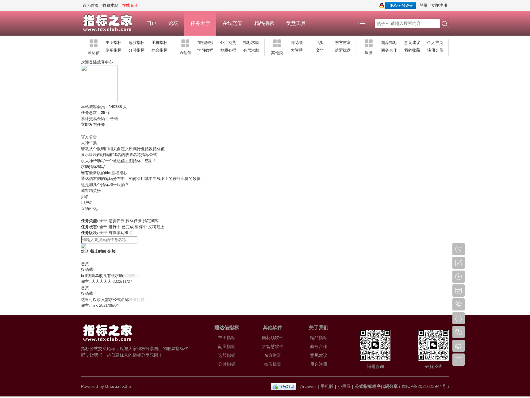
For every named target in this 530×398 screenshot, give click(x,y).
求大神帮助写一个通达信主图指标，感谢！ (119, 160)
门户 (151, 23)
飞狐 (320, 42)
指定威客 (151, 220)
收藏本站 (110, 5)
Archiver (308, 386)
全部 (103, 220)
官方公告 (89, 137)
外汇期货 (228, 42)
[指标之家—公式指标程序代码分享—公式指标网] (110, 23)
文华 (320, 50)
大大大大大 (101, 281)
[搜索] (444, 23)
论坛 (173, 23)
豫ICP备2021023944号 (424, 386)
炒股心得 (228, 50)
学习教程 (205, 50)
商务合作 (389, 50)
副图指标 (113, 50)
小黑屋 (344, 386)
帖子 (381, 23)
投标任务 (134, 220)
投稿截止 (156, 226)
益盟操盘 (343, 50)
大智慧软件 (272, 346)
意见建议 (412, 42)
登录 (424, 5)
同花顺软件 (272, 337)
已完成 (128, 226)
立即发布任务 (93, 124)
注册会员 (435, 50)
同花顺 (297, 42)
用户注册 (318, 364)
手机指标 (159, 42)
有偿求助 (251, 50)
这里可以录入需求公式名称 (105, 299)
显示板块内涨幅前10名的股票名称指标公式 (119, 154)
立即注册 (439, 5)
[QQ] (283, 386)
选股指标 (136, 42)
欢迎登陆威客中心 (97, 62)
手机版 (327, 386)
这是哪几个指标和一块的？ (105, 184)
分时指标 (136, 50)
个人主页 (435, 42)
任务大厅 (200, 23)
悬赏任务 (117, 220)
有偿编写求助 (120, 232)
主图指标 (113, 42)
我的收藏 (412, 50)
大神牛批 (89, 142)
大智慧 (297, 50)
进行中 (115, 226)
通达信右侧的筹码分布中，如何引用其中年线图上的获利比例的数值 (141, 178)
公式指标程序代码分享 (376, 386)
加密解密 (205, 42)
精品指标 (264, 23)
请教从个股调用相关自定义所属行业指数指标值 (123, 148)
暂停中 (141, 226)
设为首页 (91, 5)
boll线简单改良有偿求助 (102, 275)
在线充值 (232, 23)
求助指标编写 (93, 166)
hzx (94, 305)
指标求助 (251, 42)
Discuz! (113, 386)
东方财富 (343, 42)
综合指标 (159, 50)
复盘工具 (296, 23)
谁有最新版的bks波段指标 (104, 172)
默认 (85, 251)
